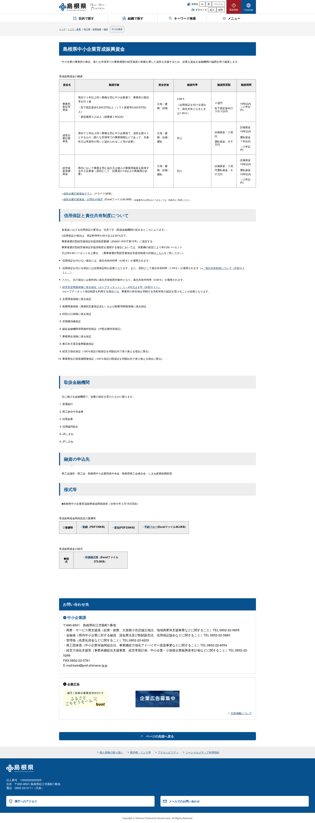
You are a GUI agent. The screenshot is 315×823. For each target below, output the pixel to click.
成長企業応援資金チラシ (77, 193)
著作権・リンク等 (140, 752)
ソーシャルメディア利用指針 (202, 752)
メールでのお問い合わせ (184, 801)
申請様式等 (91, 557)
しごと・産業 (74, 29)
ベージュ (218, 4)
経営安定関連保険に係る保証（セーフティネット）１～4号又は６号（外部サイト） (111, 287)
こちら (160, 253)
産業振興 (97, 29)
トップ (62, 29)
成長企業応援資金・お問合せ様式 (83, 199)
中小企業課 (117, 29)
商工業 (87, 29)
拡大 (212, 9)
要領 (116, 527)
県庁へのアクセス (26, 801)
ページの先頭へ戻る (160, 736)
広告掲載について (241, 713)
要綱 (85, 527)
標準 (220, 9)
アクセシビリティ (168, 752)
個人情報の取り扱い (111, 752)
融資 (106, 29)
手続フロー (151, 527)
